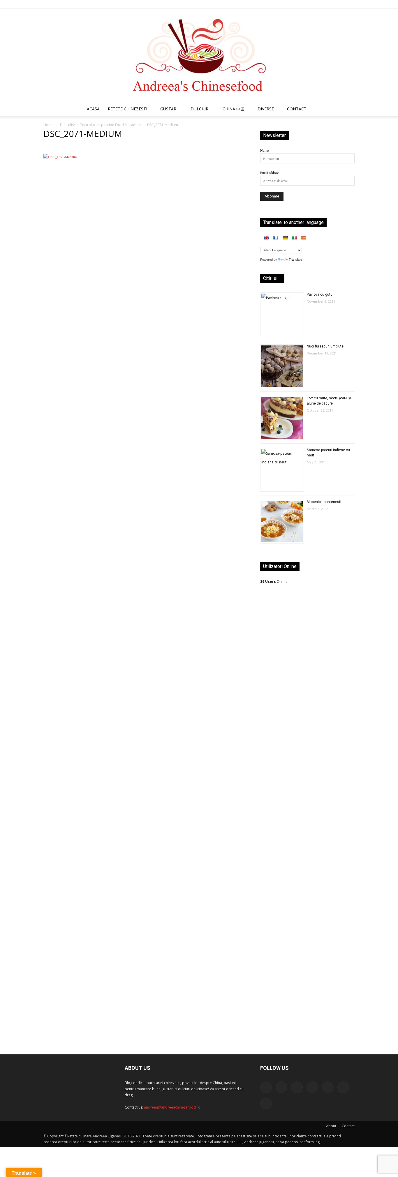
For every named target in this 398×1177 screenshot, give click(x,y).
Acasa (93, 109)
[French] (275, 237)
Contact (348, 1125)
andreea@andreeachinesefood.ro (172, 1107)
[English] (266, 237)
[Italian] (294, 237)
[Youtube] (350, 4)
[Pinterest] (321, 4)
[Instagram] (302, 4)
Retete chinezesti (127, 109)
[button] (348, 109)
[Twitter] (331, 4)
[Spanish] (303, 237)
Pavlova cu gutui (320, 294)
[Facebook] (292, 4)
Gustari (168, 109)
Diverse (266, 109)
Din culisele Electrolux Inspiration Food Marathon (100, 124)
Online (274, 581)
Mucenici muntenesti (324, 502)
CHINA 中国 (233, 109)
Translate (295, 259)
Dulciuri (200, 109)
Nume (264, 150)
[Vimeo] (340, 4)
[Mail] (311, 4)
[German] (285, 237)
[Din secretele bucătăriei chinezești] (199, 55)
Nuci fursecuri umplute (325, 346)
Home (48, 124)
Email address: (270, 172)
